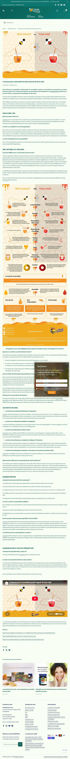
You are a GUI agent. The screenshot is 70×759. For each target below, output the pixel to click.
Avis (26, 712)
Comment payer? (52, 710)
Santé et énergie (29, 722)
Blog (4, 5)
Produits (27, 749)
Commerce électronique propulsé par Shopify (55, 757)
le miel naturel (54, 91)
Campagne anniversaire (31, 726)
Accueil (4, 28)
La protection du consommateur (56, 724)
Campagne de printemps (31, 729)
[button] (65, 10)
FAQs (26, 717)
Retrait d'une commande (54, 728)
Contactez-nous (20, 5)
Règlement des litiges (53, 726)
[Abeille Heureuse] (34, 10)
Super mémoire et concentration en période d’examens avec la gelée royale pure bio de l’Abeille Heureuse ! (35, 745)
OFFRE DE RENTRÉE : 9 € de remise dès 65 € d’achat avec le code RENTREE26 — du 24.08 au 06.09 (35, 1)
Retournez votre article (54, 715)
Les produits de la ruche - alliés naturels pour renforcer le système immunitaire (34, 739)
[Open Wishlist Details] (12, 10)
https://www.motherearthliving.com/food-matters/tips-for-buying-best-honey (23, 639)
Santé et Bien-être (12, 28)
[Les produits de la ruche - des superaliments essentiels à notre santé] (18, 675)
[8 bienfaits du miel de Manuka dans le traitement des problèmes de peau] (52, 675)
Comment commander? (54, 708)
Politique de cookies (53, 721)
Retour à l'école (29, 710)
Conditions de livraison (54, 712)
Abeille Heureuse (19, 757)
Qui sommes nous (10, 5)
